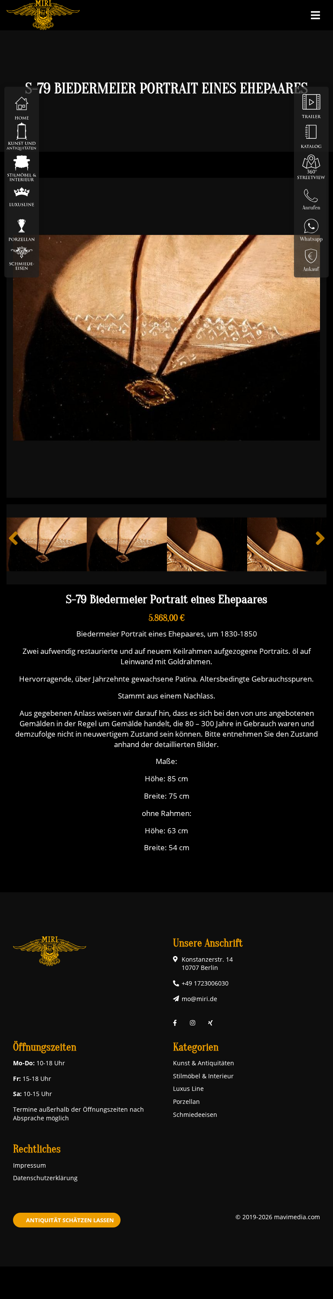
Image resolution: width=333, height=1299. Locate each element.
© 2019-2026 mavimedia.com (277, 1217)
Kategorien (196, 1047)
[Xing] (210, 1022)
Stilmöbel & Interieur (203, 1076)
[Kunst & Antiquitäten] (22, 136)
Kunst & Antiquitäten (203, 1063)
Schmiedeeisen (195, 1114)
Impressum (29, 1165)
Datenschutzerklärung (45, 1178)
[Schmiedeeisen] (22, 257)
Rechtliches (37, 1149)
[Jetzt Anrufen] (311, 197)
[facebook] (175, 1022)
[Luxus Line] (22, 197)
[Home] (22, 106)
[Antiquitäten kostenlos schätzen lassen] (311, 257)
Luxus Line (188, 1088)
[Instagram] (192, 1022)
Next (319, 544)
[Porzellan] (22, 227)
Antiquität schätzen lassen (70, 1220)
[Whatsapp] (311, 227)
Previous (13, 544)
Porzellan (186, 1101)
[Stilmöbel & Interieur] (22, 166)
